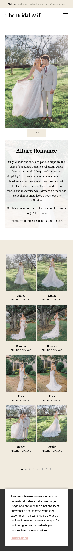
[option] (36, 81)
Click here (12, 4)
